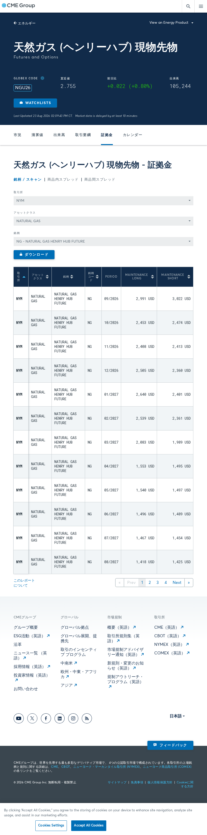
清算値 (37, 135)
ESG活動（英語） (29, 636)
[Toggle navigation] (200, 6)
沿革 (18, 645)
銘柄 (17, 233)
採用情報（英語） (30, 667)
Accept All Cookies (88, 825)
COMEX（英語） (169, 653)
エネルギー (27, 23)
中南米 (67, 663)
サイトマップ (117, 782)
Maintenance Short (172, 277)
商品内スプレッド (63, 179)
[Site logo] (18, 6)
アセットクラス (25, 212)
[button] (35, 103)
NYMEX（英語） (169, 645)
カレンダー (133, 135)
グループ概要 (26, 627)
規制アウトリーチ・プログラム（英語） (125, 679)
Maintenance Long (136, 277)
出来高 (59, 135)
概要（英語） (119, 627)
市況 (17, 135)
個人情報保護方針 (159, 782)
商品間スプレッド (100, 179)
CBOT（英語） (167, 636)
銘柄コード (91, 277)
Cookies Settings (51, 825)
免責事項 (137, 782)
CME (54, 767)
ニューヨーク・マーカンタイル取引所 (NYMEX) (106, 767)
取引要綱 (83, 135)
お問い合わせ (26, 689)
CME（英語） (166, 627)
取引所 (18, 192)
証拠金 (107, 135)
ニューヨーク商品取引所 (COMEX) (167, 767)
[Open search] (188, 6)
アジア (67, 685)
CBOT (65, 767)
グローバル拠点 (75, 627)
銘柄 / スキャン (28, 179)
